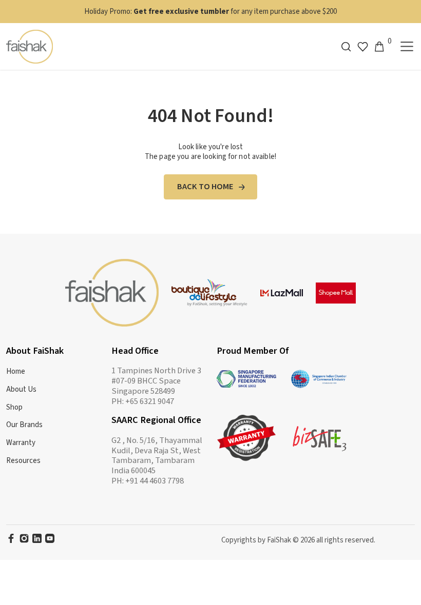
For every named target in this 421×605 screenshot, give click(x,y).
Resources (23, 460)
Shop (14, 407)
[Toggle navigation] (407, 46)
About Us (21, 389)
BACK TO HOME (205, 186)
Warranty (20, 442)
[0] (379, 46)
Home (15, 371)
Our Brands (24, 424)
